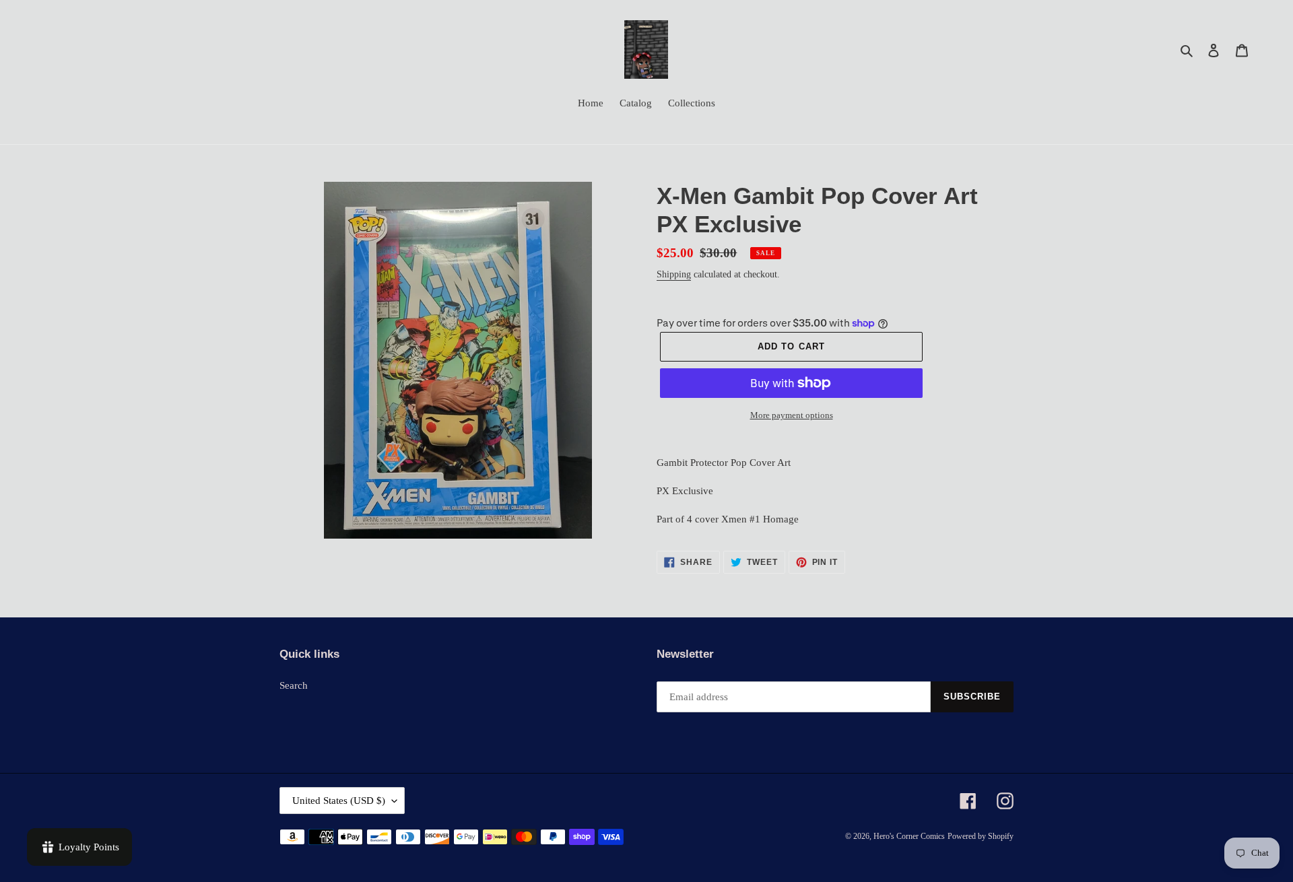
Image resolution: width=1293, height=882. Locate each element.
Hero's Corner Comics (909, 836)
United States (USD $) (338, 800)
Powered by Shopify (981, 836)
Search (293, 685)
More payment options (791, 415)
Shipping (674, 274)
